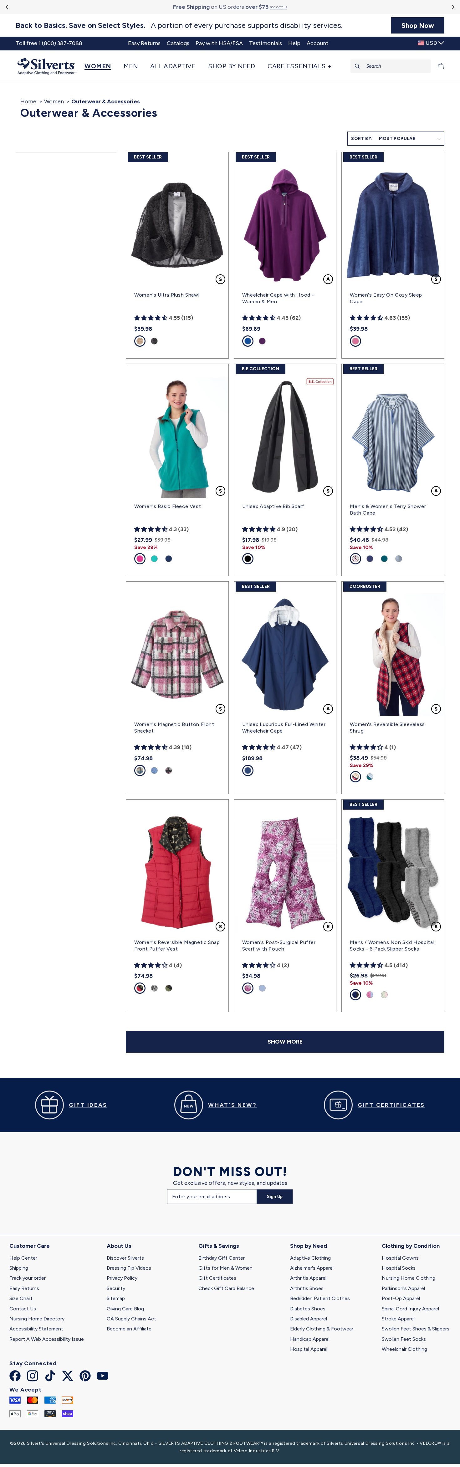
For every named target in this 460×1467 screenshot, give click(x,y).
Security (116, 1288)
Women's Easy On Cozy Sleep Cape (386, 298)
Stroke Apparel (398, 1319)
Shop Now (417, 25)
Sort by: (361, 138)
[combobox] (390, 66)
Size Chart (21, 1298)
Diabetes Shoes (307, 1309)
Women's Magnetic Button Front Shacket (174, 727)
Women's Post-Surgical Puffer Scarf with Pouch (279, 945)
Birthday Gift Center (221, 1258)
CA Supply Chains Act (131, 1319)
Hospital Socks (399, 1268)
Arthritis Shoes (307, 1288)
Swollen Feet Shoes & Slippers (415, 1329)
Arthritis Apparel (308, 1278)
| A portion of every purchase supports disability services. (179, 25)
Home (28, 101)
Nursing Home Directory (36, 1319)
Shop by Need (308, 1245)
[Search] (357, 66)
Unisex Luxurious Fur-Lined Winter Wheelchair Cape (284, 727)
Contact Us (22, 1309)
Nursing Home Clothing (408, 1278)
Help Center (23, 1258)
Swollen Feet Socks (404, 1339)
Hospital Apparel (308, 1349)
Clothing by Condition (411, 1245)
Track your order (27, 1278)
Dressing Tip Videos (129, 1268)
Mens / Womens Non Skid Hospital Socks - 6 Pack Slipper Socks (392, 945)
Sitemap (116, 1298)
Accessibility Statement (36, 1329)
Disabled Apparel (308, 1319)
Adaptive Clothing (310, 1258)
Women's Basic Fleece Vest (167, 506)
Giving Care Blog (125, 1309)
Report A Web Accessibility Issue (46, 1339)
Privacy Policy (122, 1278)
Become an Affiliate (129, 1329)
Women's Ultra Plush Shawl (166, 295)
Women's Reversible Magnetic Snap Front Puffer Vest (177, 945)
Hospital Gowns (400, 1258)
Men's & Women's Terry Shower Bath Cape (388, 509)
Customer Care (29, 1245)
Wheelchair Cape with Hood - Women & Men (278, 298)
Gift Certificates (217, 1278)
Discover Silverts (125, 1258)
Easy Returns (24, 1288)
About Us (119, 1245)
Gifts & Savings (218, 1245)
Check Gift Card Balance (226, 1288)
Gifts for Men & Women (225, 1268)
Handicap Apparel (310, 1339)
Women (54, 101)
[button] (100, 66)
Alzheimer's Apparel (312, 1268)
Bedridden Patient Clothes (320, 1298)
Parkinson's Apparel (403, 1288)
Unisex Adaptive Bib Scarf (273, 506)
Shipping (18, 1268)
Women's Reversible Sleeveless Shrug (387, 727)
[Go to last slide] (7, 7)
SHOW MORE (285, 1041)
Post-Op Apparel (401, 1298)
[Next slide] (452, 7)
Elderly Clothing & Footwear (321, 1329)
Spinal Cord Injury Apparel (410, 1309)
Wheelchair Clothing (404, 1349)
